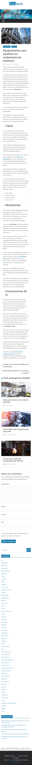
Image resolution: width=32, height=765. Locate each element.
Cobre (3, 582)
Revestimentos (5, 676)
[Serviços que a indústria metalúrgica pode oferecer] (16, 442)
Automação (4, 568)
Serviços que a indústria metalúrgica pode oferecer (13, 460)
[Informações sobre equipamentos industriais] (16, 412)
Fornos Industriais (6, 611)
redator (17, 64)
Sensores (3, 684)
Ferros (3, 606)
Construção (4, 587)
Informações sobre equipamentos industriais (16, 430)
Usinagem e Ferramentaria (8, 703)
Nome (3, 506)
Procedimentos (5, 665)
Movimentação (5, 646)
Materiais (3, 641)
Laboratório (4, 633)
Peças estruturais (6, 652)
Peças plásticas (5, 657)
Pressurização (5, 662)
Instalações (4, 630)
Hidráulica (4, 622)
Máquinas (4, 638)
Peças (2, 649)
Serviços (3, 687)
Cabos (3, 576)
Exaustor (3, 600)
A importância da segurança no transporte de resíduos (15, 372)
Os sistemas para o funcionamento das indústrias (15, 734)
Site (2, 522)
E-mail (3, 514)
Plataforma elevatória (7, 660)
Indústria (14, 46)
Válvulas (3, 706)
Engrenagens (5, 595)
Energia (3, 592)
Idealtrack (4, 625)
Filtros (3, 608)
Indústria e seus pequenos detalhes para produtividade (16, 365)
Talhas (3, 692)
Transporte (4, 695)
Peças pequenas (5, 654)
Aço (2, 560)
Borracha (3, 573)
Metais (3, 644)
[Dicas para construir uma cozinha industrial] (16, 383)
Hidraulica (4, 619)
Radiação (3, 673)
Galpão (3, 614)
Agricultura (4, 563)
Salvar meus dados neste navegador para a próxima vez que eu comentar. (14, 535)
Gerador (3, 617)
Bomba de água (5, 571)
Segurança (4, 679)
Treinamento (4, 697)
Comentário (5, 484)
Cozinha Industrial (6, 590)
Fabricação (4, 603)
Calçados (3, 579)
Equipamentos (7, 46)
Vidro (2, 711)
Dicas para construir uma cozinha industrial (15, 401)
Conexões (4, 584)
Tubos (3, 700)
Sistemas (3, 689)
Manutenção (4, 635)
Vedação (3, 708)
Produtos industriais (6, 668)
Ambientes (4, 565)
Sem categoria (5, 681)
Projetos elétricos (6, 671)
